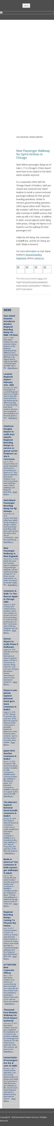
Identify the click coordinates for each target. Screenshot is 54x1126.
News (40, 278)
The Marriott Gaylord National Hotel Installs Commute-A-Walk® (10, 809)
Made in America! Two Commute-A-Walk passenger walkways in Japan (11, 866)
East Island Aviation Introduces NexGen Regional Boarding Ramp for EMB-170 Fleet (11, 325)
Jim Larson (27, 289)
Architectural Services (9, 92)
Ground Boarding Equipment (28, 34)
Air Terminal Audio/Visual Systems (28, 92)
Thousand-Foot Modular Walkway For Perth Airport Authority (10, 1015)
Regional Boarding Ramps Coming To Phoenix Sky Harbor (10, 919)
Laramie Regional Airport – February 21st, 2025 (9, 379)
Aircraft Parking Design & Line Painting (28, 63)
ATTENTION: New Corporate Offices (10, 968)
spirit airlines (34, 285)
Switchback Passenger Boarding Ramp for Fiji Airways (10, 506)
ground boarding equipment (35, 282)
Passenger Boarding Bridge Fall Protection (9, 34)
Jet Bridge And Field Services (9, 63)
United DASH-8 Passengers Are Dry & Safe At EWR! (11, 1061)
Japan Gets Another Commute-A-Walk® (10, 754)
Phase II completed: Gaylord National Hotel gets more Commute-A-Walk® (11, 700)
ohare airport (22, 285)
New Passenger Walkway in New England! (11, 552)
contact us (39, 258)
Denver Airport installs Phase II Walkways (11, 642)
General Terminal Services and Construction (9, 120)
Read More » (13, 368)
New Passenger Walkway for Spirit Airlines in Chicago (33, 154)
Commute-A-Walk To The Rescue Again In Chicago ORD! (11, 596)
